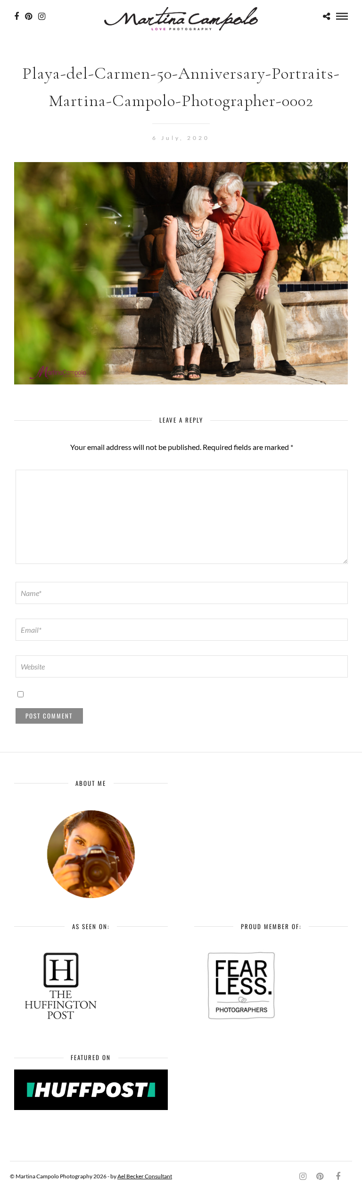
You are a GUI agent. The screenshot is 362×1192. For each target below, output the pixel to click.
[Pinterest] (28, 16)
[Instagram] (41, 16)
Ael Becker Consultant (144, 1176)
